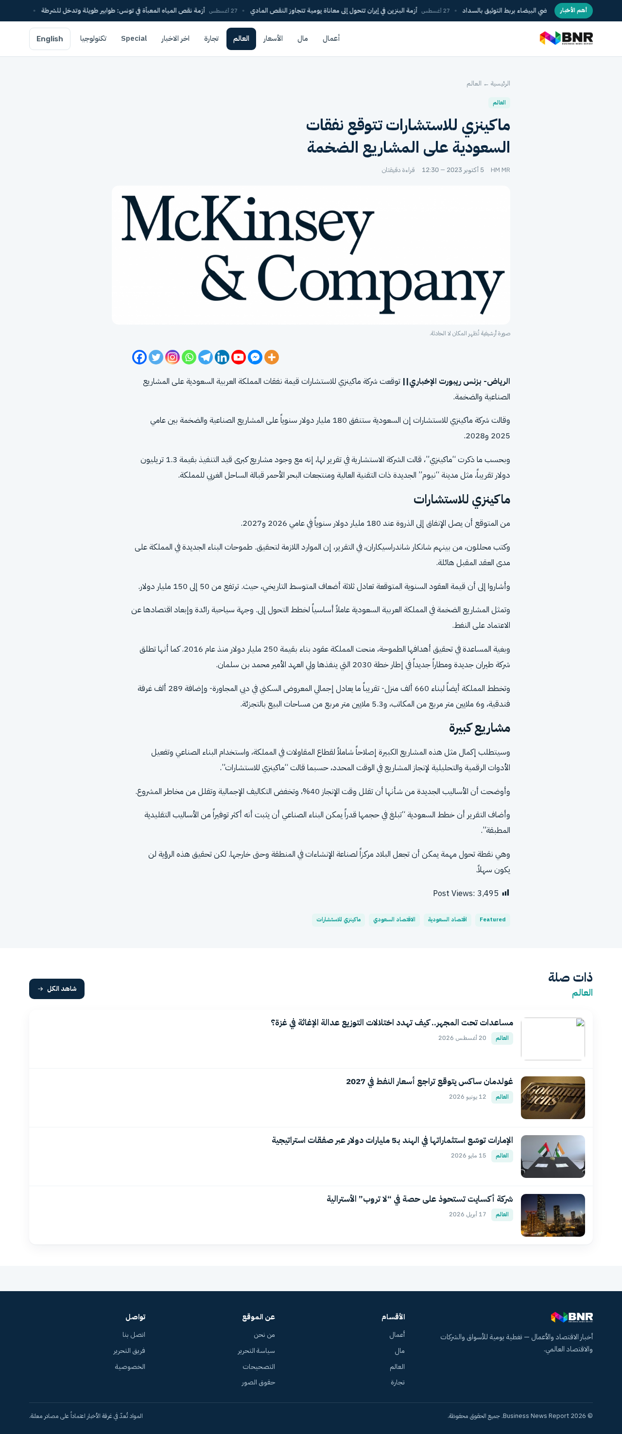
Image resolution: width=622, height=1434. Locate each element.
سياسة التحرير (256, 1351)
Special (134, 38)
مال (302, 38)
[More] (271, 357)
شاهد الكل (62, 989)
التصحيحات (258, 1367)
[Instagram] (172, 357)
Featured (493, 920)
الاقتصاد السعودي (394, 920)
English (49, 39)
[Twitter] (156, 357)
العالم (241, 38)
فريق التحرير (129, 1351)
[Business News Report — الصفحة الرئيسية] (565, 39)
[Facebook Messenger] (255, 357)
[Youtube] (238, 357)
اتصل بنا (133, 1335)
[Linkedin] (222, 357)
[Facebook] (139, 357)
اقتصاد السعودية (447, 920)
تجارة (211, 38)
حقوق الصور (258, 1382)
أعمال (331, 38)
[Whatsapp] (189, 357)
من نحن (264, 1335)
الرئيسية (500, 83)
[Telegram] (205, 357)
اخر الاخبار (176, 38)
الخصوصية (130, 1367)
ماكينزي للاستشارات (338, 920)
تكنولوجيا (93, 38)
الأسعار (273, 38)
